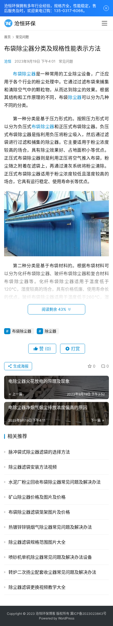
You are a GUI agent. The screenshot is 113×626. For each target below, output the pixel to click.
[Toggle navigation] (104, 23)
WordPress (66, 618)
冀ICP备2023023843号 (88, 614)
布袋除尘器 (24, 74)
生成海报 (20, 366)
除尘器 (75, 97)
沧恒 (7, 61)
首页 (7, 37)
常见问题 (66, 61)
